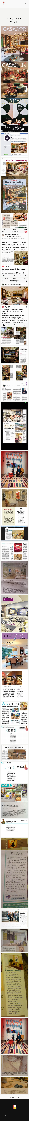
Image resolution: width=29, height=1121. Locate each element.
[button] (26, 3)
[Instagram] (10, 1097)
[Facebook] (13, 1097)
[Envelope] (15, 1097)
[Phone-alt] (18, 1097)
